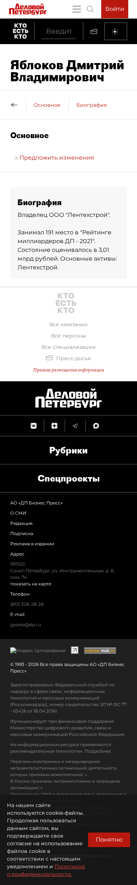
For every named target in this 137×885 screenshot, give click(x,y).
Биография (91, 105)
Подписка (21, 533)
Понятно (109, 839)
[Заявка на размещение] (115, 31)
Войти (114, 8)
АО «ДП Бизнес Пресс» (36, 503)
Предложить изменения (56, 157)
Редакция (21, 523)
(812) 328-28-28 (27, 604)
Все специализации (68, 347)
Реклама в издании (32, 543)
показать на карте (30, 583)
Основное (47, 105)
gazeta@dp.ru (25, 624)
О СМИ (18, 513)
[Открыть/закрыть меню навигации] (77, 9)
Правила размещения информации (68, 369)
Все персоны (68, 335)
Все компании (68, 324)
